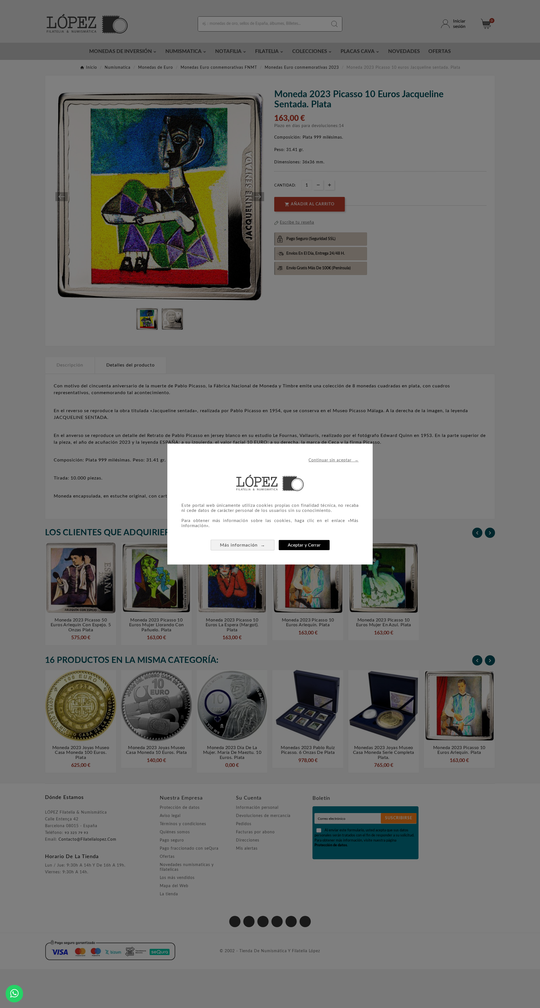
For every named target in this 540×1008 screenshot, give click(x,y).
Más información (242, 544)
